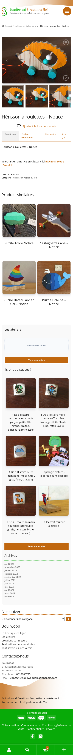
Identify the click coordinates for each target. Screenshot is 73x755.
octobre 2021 (11, 596)
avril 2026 (9, 563)
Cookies (50, 729)
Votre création (10, 725)
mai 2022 (9, 586)
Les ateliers (8, 636)
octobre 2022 (11, 573)
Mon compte (9, 750)
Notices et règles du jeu (26, 25)
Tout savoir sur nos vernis (17, 648)
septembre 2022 (12, 576)
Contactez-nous (30, 725)
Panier (42, 747)
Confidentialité (35, 729)
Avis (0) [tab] (64, 136)
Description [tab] (10, 134)
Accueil (8, 25)
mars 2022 (9, 593)
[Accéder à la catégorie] (68, 619)
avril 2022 (9, 590)
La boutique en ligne (14, 633)
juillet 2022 (10, 580)
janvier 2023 (10, 570)
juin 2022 (9, 583)
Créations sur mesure (14, 640)
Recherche (27, 750)
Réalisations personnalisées (18, 644)
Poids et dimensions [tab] (27, 136)
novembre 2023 (12, 567)
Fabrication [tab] (50, 134)
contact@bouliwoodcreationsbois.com (33, 678)
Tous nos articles (36, 546)
